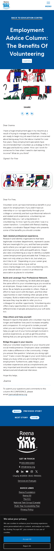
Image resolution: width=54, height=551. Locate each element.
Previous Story (32, 411)
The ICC (27, 499)
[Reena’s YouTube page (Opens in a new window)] (27, 471)
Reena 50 (27, 495)
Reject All (27, 546)
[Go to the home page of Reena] (6, 5)
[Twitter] (27, 113)
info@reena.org (28, 467)
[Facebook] (22, 113)
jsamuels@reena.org (18, 394)
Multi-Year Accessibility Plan (27, 506)
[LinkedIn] (32, 113)
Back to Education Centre (27, 18)
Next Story (21, 417)
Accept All (27, 539)
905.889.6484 (28, 463)
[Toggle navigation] (48, 5)
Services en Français (27, 481)
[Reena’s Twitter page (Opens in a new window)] (36, 471)
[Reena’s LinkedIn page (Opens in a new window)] (22, 471)
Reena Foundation (27, 492)
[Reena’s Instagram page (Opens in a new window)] (31, 471)
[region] (27, 533)
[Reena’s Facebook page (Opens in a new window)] (17, 471)
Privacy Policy (27, 509)
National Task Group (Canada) (27, 502)
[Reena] (27, 442)
